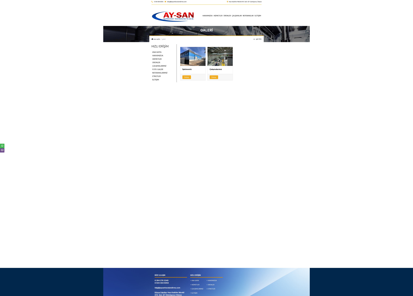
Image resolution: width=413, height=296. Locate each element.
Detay (186, 77)
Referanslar (248, 16)
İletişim (258, 16)
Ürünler (227, 16)
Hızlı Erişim (160, 46)
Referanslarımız (159, 72)
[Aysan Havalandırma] (172, 15)
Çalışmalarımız (159, 66)
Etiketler (156, 76)
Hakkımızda (208, 16)
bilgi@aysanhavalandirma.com (176, 2)
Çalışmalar (237, 16)
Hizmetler (218, 16)
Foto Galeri (157, 69)
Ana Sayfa (156, 52)
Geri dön (259, 39)
